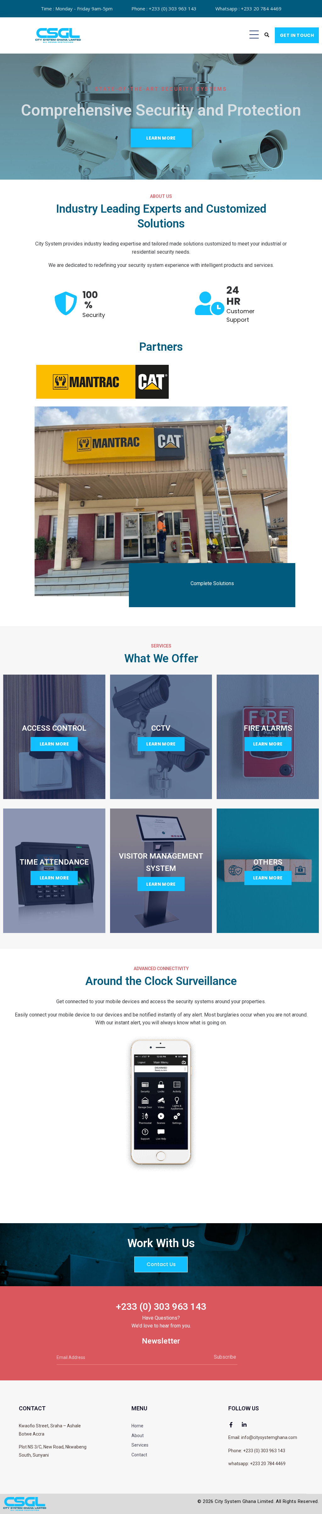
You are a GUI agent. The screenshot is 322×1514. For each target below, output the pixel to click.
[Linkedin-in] (244, 1424)
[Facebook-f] (231, 1424)
